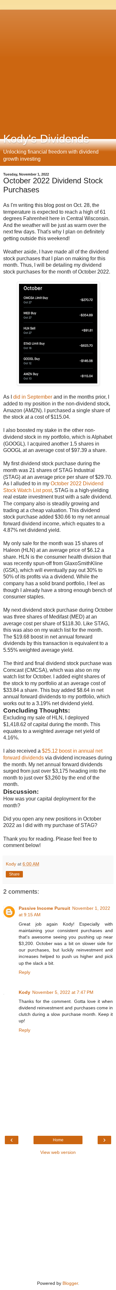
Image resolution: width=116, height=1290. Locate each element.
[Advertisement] (58, 68)
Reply (24, 972)
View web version (58, 1152)
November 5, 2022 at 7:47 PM (62, 992)
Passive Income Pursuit (44, 908)
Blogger (70, 1283)
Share (14, 874)
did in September (32, 397)
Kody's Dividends (46, 139)
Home (58, 1140)
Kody (24, 992)
